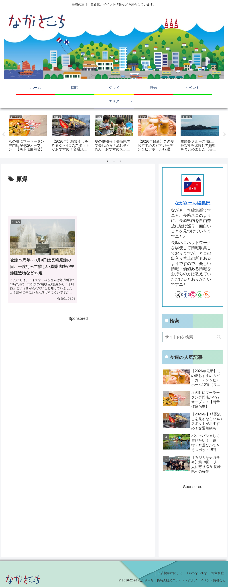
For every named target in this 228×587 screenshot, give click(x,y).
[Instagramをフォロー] (192, 294)
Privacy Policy (197, 573)
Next (224, 134)
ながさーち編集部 (192, 202)
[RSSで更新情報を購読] (207, 294)
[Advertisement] (78, 197)
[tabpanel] (28, 133)
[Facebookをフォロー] (185, 294)
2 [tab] (114, 161)
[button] (219, 336)
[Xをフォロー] (178, 294)
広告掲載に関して (170, 573)
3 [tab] (120, 161)
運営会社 (217, 573)
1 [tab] (107, 161)
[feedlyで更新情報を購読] (199, 294)
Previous (3, 134)
